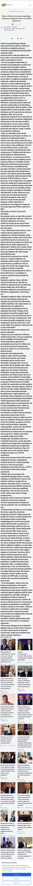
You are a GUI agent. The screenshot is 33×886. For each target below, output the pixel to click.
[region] (16, 873)
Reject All (16, 882)
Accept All (16, 874)
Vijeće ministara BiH (9, 30)
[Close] (31, 861)
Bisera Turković (8, 27)
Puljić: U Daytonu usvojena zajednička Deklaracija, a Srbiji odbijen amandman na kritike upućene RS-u (24, 682)
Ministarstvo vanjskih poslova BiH (12, 28)
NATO (23, 28)
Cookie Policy (9, 870)
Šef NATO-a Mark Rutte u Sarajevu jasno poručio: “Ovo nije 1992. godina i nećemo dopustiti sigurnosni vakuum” (8, 854)
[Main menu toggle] (29, 5)
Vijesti (21, 11)
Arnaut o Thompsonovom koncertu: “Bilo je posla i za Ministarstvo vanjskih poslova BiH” (25, 656)
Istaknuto (14, 27)
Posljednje (13, 11)
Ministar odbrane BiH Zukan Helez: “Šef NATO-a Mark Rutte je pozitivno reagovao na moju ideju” (25, 854)
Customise (16, 878)
